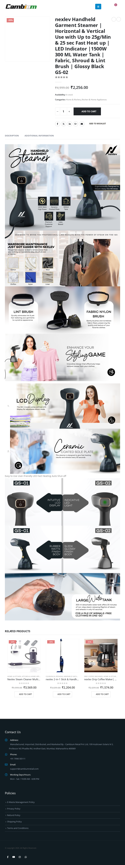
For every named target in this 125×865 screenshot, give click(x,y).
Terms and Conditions (17, 828)
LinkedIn (69, 123)
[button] (98, 6)
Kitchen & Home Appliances (94, 99)
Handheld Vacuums (72, 676)
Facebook (57, 123)
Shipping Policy (14, 821)
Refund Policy (13, 815)
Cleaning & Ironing (54, 676)
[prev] (113, 19)
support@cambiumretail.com (24, 768)
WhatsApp (25, 857)
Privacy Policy (13, 808)
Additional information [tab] (39, 135)
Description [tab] (12, 135)
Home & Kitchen (73, 99)
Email (81, 123)
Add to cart (89, 111)
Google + (75, 123)
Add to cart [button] (25, 694)
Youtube (13, 857)
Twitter (63, 123)
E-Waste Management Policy (21, 802)
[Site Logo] (21, 6)
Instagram (19, 857)
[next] (118, 19)
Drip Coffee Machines (93, 676)
